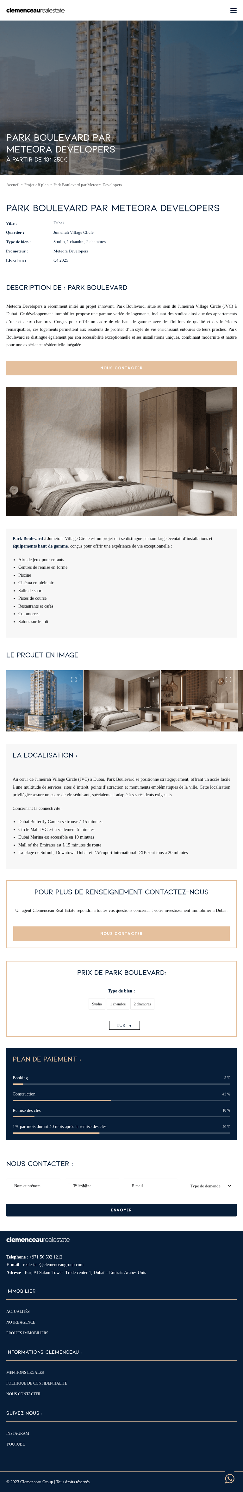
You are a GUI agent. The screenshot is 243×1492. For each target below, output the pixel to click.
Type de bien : (121, 991)
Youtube (15, 1444)
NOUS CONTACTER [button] (121, 368)
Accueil (13, 184)
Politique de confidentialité (36, 1383)
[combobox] (76, 1186)
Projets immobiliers (27, 1333)
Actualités (18, 1311)
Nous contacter (23, 1394)
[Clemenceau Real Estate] (35, 10)
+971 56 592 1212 (45, 1257)
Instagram (17, 1433)
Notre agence (20, 1322)
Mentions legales (25, 1372)
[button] (233, 10)
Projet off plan (36, 184)
